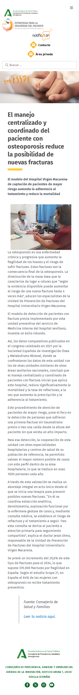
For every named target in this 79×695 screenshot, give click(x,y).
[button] (71, 7)
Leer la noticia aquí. (40, 617)
